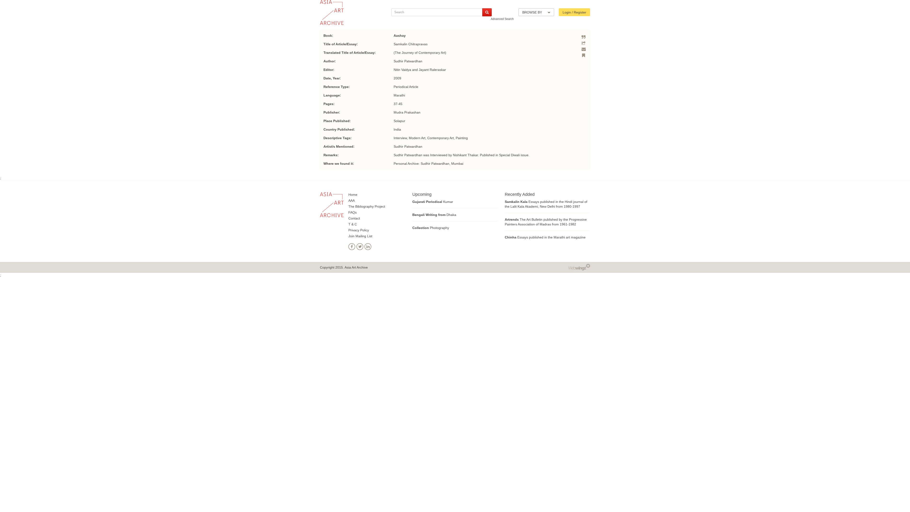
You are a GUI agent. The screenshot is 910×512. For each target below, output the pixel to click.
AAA (351, 200)
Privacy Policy (358, 230)
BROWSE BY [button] (532, 12)
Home (352, 195)
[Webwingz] (579, 267)
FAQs (352, 212)
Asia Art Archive (356, 267)
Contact (354, 218)
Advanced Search (502, 19)
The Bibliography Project (366, 206)
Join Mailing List (360, 236)
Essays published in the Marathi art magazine (545, 237)
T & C (352, 224)
